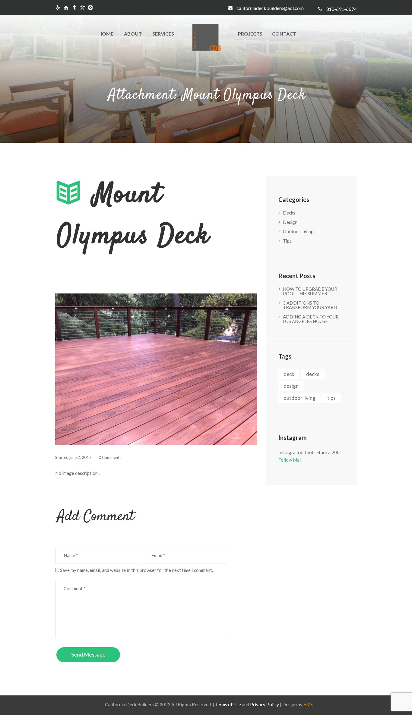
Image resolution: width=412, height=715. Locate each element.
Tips (287, 240)
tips (331, 398)
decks (312, 374)
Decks (289, 212)
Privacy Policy (264, 704)
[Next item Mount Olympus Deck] (206, 369)
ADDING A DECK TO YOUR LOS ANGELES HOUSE (311, 319)
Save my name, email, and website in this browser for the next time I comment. (136, 570)
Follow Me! (289, 460)
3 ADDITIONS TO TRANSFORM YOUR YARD (310, 305)
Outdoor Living (298, 231)
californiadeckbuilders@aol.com (270, 8)
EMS (308, 704)
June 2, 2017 (80, 457)
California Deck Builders (129, 704)
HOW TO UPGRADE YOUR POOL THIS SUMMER (310, 291)
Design (290, 222)
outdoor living (299, 398)
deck (289, 374)
